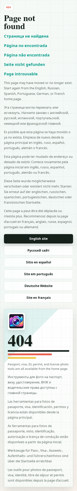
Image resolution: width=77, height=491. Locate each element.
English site (38, 238)
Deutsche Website (38, 286)
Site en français (38, 297)
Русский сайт (38, 250)
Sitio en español (38, 262)
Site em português (38, 274)
